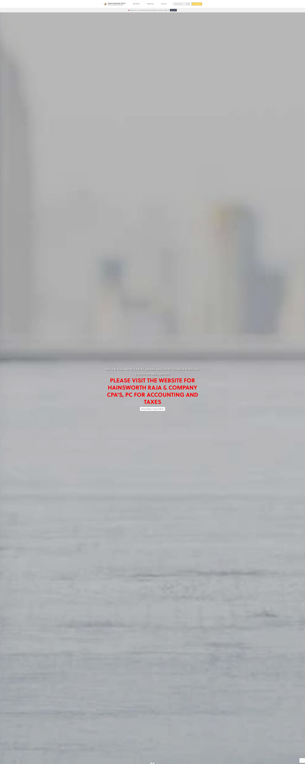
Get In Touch (197, 4)
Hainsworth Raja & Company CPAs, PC (152, 409)
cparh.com (173, 10)
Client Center (178, 4)
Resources (164, 4)
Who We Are (150, 4)
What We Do (136, 4)
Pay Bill (188, 4)
